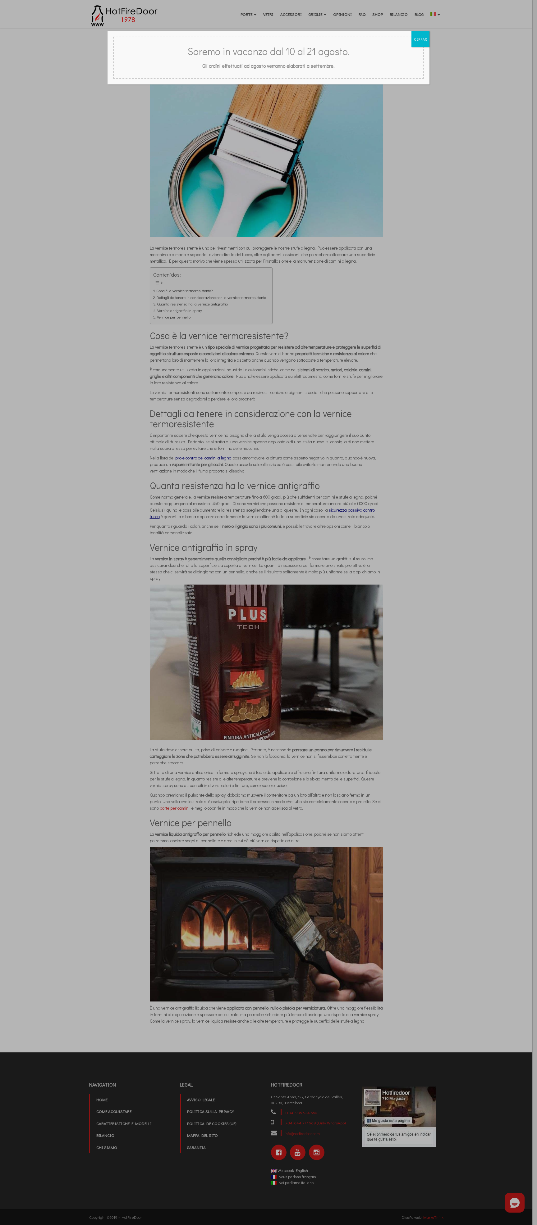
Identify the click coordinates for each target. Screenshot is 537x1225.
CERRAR (420, 39)
